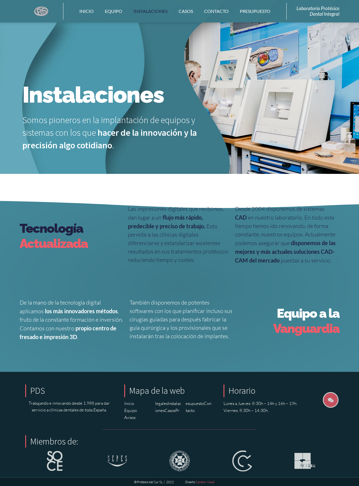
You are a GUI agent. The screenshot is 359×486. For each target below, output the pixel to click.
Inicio (86, 11)
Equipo (113, 11)
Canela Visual (205, 482)
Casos (186, 11)
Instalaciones (150, 11)
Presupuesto (255, 11)
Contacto (216, 11)
